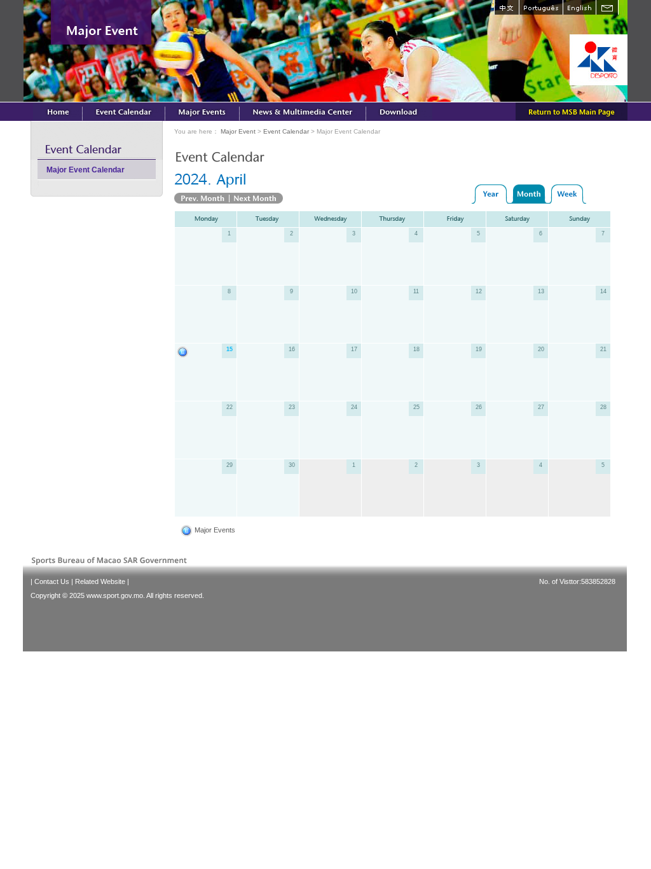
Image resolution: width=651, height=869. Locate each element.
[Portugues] (541, 7)
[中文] (506, 7)
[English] (579, 7)
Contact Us (51, 581)
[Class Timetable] (124, 111)
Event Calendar (286, 131)
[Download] (399, 111)
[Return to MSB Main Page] (571, 111)
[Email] (607, 7)
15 (229, 349)
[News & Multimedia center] (303, 111)
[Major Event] (202, 111)
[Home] (58, 111)
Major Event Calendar (85, 169)
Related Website (100, 581)
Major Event (238, 131)
